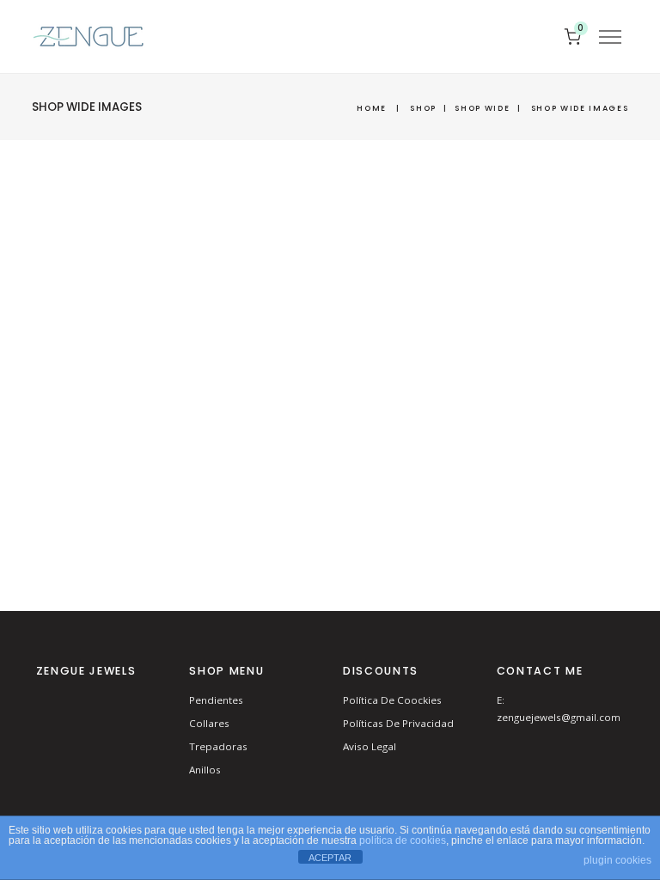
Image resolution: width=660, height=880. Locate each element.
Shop (423, 107)
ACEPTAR (330, 857)
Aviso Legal (369, 746)
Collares (209, 723)
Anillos (205, 769)
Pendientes (216, 700)
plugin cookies (617, 860)
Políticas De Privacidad (398, 723)
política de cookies (402, 840)
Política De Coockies (392, 700)
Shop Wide (482, 107)
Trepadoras (218, 746)
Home (372, 107)
